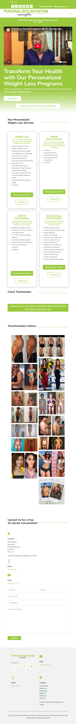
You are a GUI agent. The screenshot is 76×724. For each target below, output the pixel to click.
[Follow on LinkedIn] (20, 6)
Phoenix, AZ (43, 688)
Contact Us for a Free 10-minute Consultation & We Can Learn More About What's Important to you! (38, 307)
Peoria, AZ (42, 696)
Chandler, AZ (43, 691)
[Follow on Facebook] (12, 6)
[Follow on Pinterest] (27, 666)
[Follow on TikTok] (31, 6)
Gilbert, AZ (42, 693)
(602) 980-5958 (46, 6)
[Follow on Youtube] (27, 6)
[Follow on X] (16, 6)
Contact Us (22, 202)
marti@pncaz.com (61, 6)
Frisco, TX (42, 698)
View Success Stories (22, 195)
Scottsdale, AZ (44, 686)
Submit (14, 638)
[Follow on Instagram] (23, 6)
